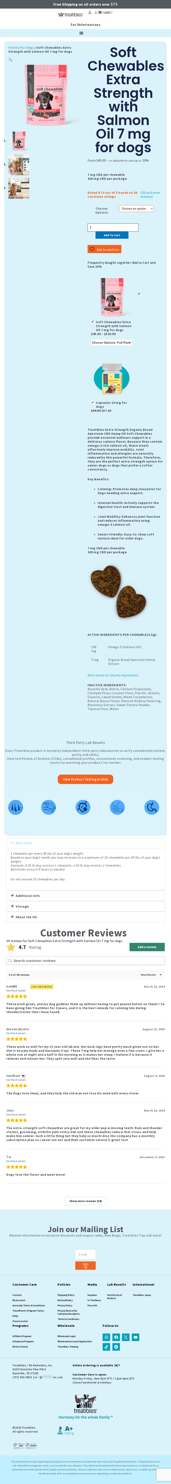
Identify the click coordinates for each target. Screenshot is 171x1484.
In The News (94, 1300)
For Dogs (27, 47)
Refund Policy (65, 1300)
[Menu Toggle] (81, 33)
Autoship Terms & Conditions (29, 1305)
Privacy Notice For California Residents (69, 1312)
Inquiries (92, 1295)
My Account (19, 1300)
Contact (17, 1295)
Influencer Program (23, 1341)
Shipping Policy (66, 1295)
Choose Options (101, 210)
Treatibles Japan (142, 1295)
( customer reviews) (150, 195)
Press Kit (92, 1305)
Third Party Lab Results (85, 742)
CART (109, 12)
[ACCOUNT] (90, 12)
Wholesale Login (67, 1336)
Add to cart (112, 235)
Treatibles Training (68, 1346)
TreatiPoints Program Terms (28, 1310)
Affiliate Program (22, 1336)
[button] (10, 59)
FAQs (15, 1315)
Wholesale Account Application (75, 1341)
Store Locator (20, 1321)
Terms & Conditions (68, 1319)
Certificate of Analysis (114, 1296)
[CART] (100, 12)
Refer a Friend (20, 1346)
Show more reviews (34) (85, 1201)
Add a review (147, 947)
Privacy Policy (65, 1305)
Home (13, 47)
